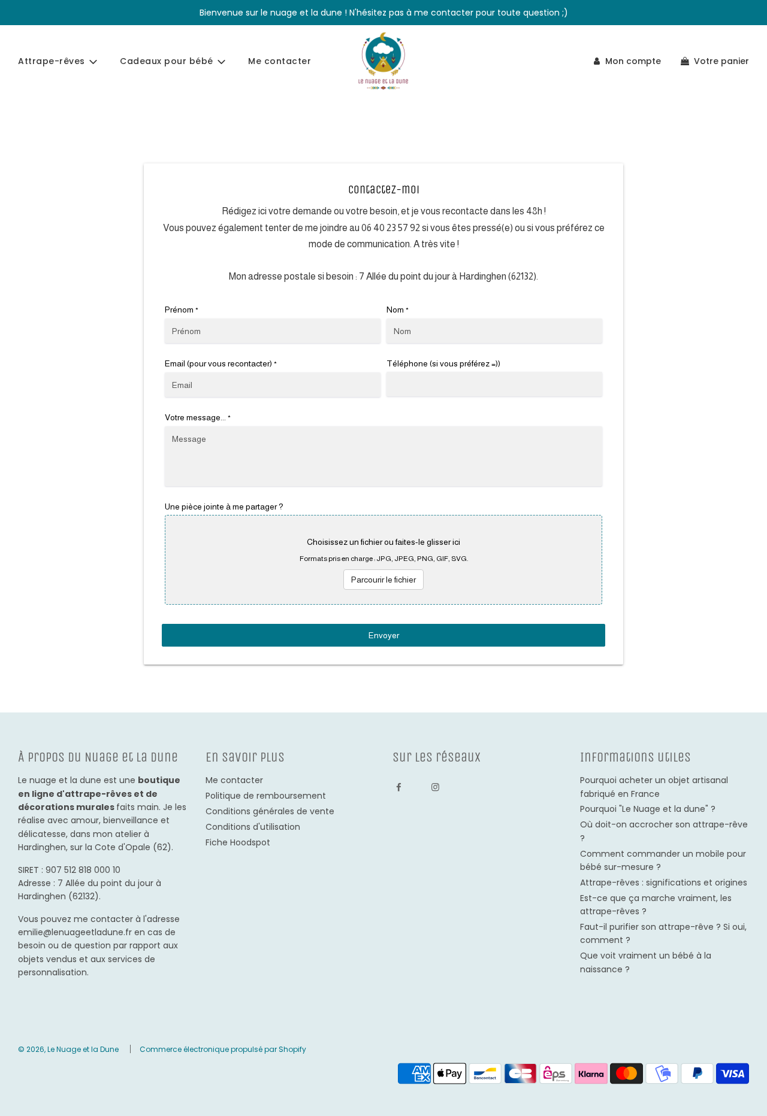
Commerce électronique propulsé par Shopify (223, 1049)
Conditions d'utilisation (253, 827)
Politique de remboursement (266, 796)
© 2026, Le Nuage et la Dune (68, 1049)
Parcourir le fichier (383, 579)
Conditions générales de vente (270, 811)
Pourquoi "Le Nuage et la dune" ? (647, 809)
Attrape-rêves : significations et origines (663, 882)
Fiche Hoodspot (238, 842)
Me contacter (279, 61)
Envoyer (384, 635)
